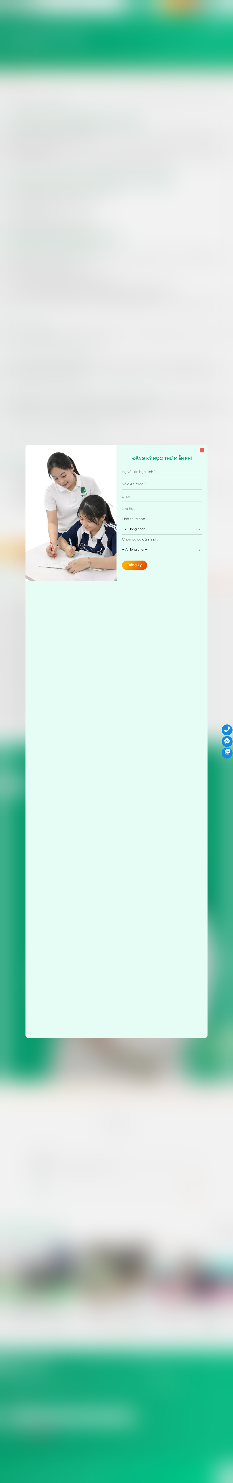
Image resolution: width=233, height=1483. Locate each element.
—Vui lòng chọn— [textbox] (135, 529)
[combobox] (162, 529)
